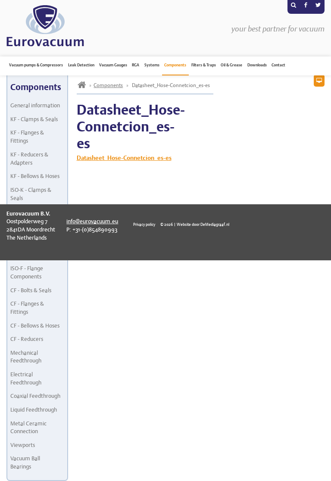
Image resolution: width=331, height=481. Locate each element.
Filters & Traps (203, 65)
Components (175, 65)
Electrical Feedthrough (25, 378)
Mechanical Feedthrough (25, 357)
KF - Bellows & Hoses (34, 176)
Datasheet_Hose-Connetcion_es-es (124, 158)
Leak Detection (81, 65)
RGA (135, 65)
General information (35, 105)
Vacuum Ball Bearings (25, 462)
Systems (151, 65)
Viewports (22, 445)
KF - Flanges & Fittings (27, 136)
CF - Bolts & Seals (30, 290)
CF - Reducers (26, 339)
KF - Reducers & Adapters (29, 158)
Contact (278, 65)
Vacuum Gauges (113, 65)
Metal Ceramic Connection (28, 427)
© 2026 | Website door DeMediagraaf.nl (194, 224)
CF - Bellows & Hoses (34, 325)
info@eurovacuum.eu (92, 221)
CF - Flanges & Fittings (27, 307)
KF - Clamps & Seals (34, 119)
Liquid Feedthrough (33, 409)
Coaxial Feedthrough (35, 396)
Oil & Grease (231, 65)
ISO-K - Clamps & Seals (30, 194)
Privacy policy (144, 224)
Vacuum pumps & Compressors (36, 65)
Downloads (257, 65)
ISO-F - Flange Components (26, 272)
